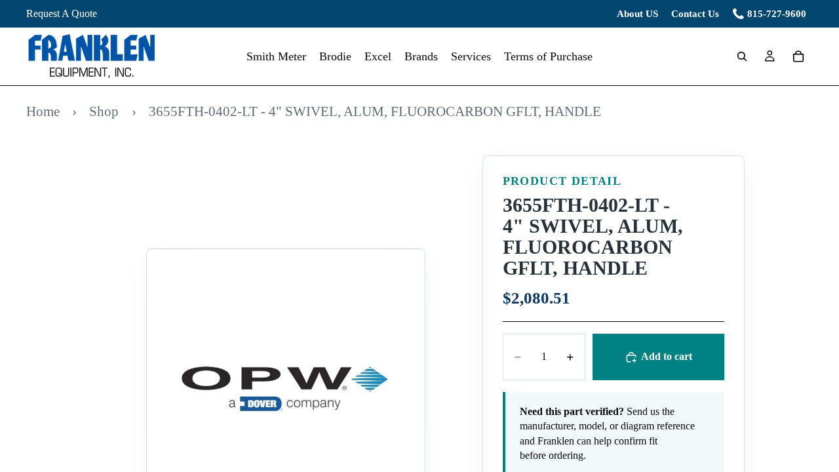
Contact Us (695, 14)
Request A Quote (61, 13)
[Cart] (798, 56)
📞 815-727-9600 (769, 14)
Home (43, 111)
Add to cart (666, 356)
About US (637, 14)
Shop (104, 111)
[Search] (742, 56)
